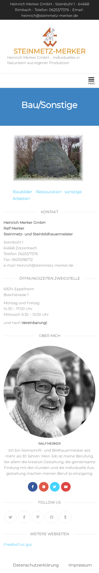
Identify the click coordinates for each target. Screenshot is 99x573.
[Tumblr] (65, 517)
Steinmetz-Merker (50, 51)
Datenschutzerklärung (36, 565)
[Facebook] (32, 487)
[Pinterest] (38, 517)
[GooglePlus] (44, 487)
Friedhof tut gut (18, 544)
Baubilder (22, 191)
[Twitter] (55, 487)
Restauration (49, 191)
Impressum (80, 565)
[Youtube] (66, 487)
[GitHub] (51, 517)
